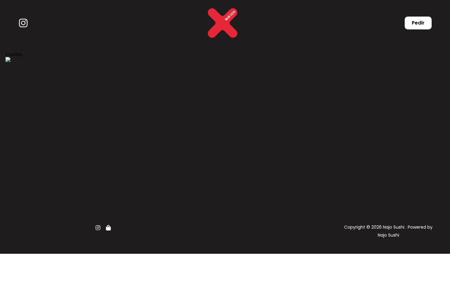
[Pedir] (108, 227)
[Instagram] (23, 23)
